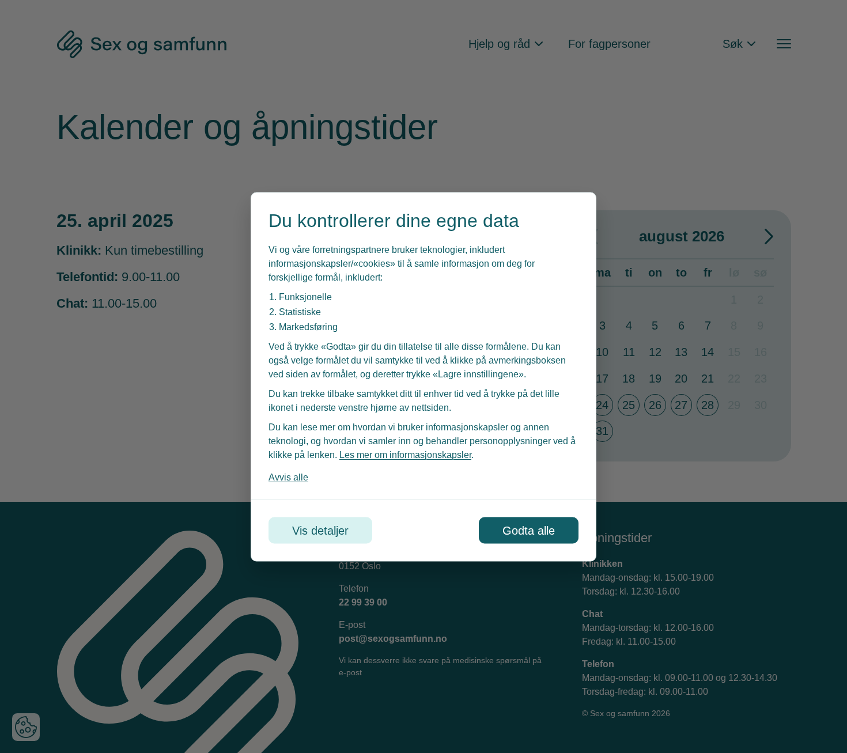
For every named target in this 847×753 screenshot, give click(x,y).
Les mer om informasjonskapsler (405, 454)
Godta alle (528, 530)
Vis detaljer (320, 530)
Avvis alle (288, 477)
